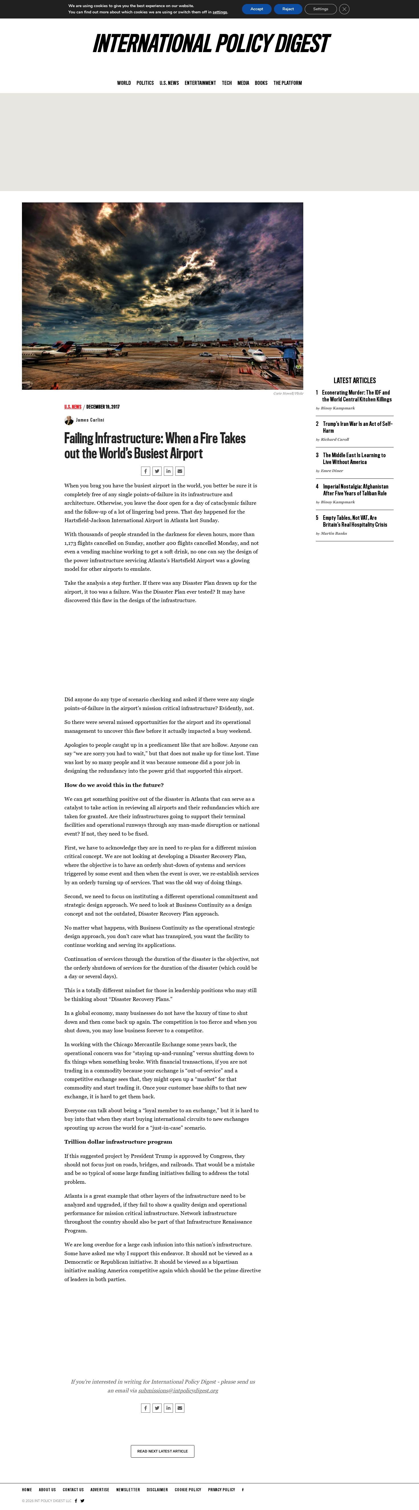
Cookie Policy (188, 1490)
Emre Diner (332, 470)
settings (220, 12)
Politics (145, 83)
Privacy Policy (221, 1490)
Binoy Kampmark (338, 408)
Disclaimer (157, 1490)
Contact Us (73, 1490)
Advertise (100, 1490)
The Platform (287, 83)
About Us (47, 1490)
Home (27, 1490)
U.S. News (169, 83)
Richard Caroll (335, 439)
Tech (227, 83)
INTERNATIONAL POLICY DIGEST (209, 45)
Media (243, 83)
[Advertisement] (209, 142)
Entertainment (200, 83)
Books (261, 83)
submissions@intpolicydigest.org (178, 1390)
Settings (320, 9)
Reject (288, 9)
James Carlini (90, 420)
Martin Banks (334, 533)
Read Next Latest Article (162, 1451)
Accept (257, 9)
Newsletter (128, 1490)
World (124, 83)
